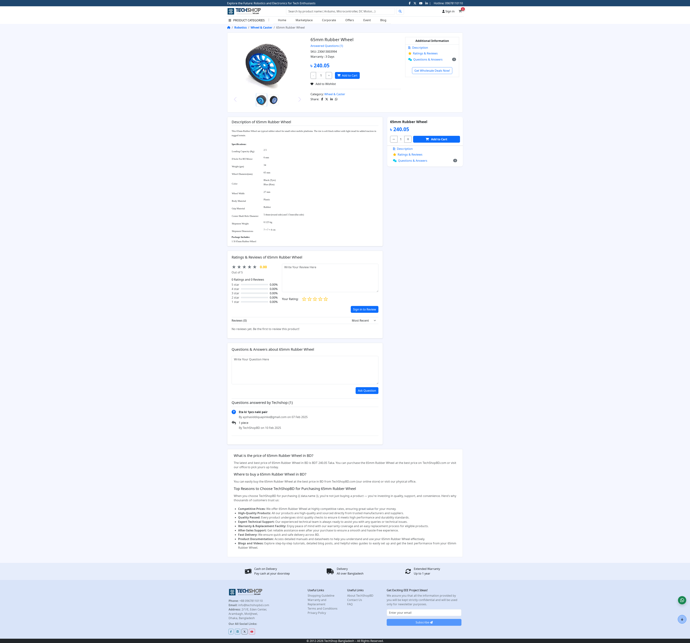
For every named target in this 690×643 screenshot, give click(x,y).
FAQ (350, 604)
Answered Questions (326, 46)
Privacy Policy (317, 613)
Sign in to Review (364, 309)
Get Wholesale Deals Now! (432, 71)
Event (367, 20)
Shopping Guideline (321, 596)
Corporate (329, 20)
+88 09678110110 (251, 601)
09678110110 (453, 3)
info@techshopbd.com (253, 605)
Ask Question (367, 391)
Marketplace (304, 20)
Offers (349, 20)
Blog (383, 20)
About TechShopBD (360, 596)
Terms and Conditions (322, 608)
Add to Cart (349, 75)
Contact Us (354, 600)
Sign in (450, 11)
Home (282, 20)
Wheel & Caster (261, 27)
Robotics (240, 27)
